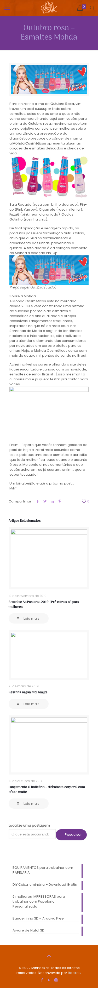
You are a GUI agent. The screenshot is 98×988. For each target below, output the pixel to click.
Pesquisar (73, 834)
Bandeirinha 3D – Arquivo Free (38, 918)
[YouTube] (49, 980)
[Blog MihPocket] (49, 7)
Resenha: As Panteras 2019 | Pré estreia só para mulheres (44, 604)
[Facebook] (42, 980)
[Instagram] (56, 980)
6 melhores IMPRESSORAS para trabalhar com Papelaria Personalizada (39, 901)
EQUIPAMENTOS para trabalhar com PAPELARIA (43, 870)
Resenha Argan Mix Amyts (28, 692)
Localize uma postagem (29, 825)
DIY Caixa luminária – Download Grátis (45, 884)
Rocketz (75, 972)
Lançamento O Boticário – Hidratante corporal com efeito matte (47, 789)
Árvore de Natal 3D (28, 930)
